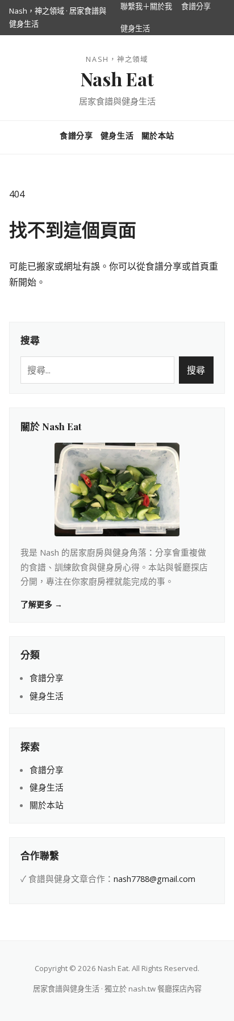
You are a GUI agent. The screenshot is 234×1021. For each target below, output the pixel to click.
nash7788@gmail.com (154, 878)
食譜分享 (196, 6)
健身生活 (135, 28)
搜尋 (196, 370)
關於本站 (157, 135)
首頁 (200, 266)
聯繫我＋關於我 (146, 6)
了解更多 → (41, 604)
